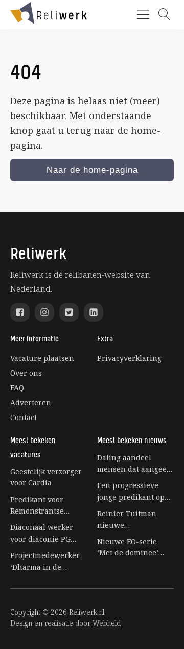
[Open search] (164, 14)
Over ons (26, 373)
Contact (23, 417)
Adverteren (30, 402)
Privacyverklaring (129, 358)
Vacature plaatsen (42, 358)
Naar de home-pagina (92, 170)
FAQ (17, 387)
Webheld (107, 623)
